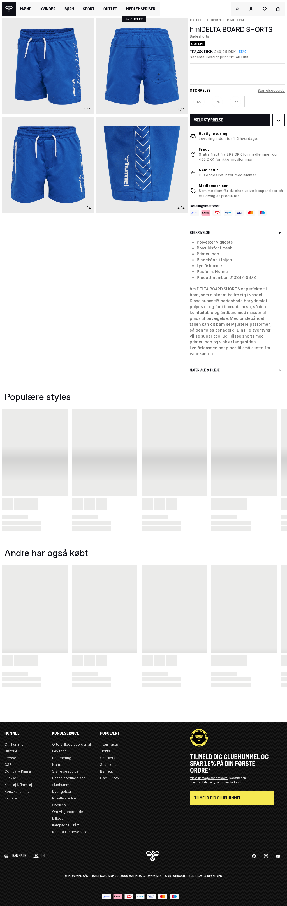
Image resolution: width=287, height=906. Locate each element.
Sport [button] (88, 9)
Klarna (57, 764)
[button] (237, 9)
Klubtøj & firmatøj (18, 785)
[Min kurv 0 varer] (278, 9)
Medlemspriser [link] (140, 8)
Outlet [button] (110, 9)
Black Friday (109, 778)
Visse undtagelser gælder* (209, 778)
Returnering (61, 758)
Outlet (197, 20)
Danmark (19, 856)
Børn (216, 20)
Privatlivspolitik (64, 798)
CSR (7, 764)
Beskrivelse (200, 232)
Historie (10, 751)
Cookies (59, 805)
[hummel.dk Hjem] (9, 9)
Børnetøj (107, 771)
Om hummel (14, 744)
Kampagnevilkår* (66, 825)
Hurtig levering (213, 133)
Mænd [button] (25, 9)
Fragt (204, 149)
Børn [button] (69, 9)
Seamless (108, 764)
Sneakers (107, 758)
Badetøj (235, 20)
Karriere (10, 798)
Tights (105, 751)
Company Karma (17, 771)
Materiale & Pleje (205, 370)
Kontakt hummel (17, 791)
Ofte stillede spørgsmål (71, 744)
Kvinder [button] (47, 9)
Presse (10, 758)
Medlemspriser (213, 186)
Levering (59, 751)
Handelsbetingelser (68, 778)
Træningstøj (109, 744)
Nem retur (208, 170)
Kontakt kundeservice (69, 832)
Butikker (10, 778)
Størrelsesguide (271, 90)
